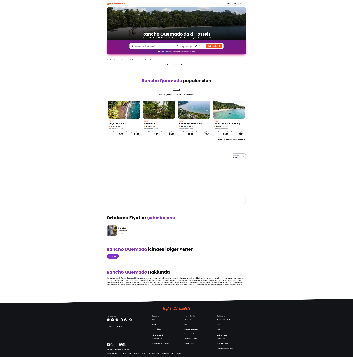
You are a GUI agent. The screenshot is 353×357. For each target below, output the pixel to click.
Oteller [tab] (176, 65)
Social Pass (188, 319)
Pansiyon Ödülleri (189, 334)
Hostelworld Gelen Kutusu (225, 348)
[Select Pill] (240, 4)
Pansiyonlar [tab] (184, 65)
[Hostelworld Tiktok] (130, 319)
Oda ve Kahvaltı (157, 329)
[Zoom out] (243, 201)
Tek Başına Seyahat (190, 338)
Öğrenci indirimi (189, 343)
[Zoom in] (243, 198)
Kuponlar (136, 353)
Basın (219, 324)
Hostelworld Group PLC (224, 319)
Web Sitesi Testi (154, 353)
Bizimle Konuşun (157, 338)
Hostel (111, 121)
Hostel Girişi (220, 338)
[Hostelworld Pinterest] (125, 319)
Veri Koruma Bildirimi (113, 353)
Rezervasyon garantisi (191, 329)
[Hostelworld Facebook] (108, 319)
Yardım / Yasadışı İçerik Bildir (161, 343)
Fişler (144, 353)
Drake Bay (113, 256)
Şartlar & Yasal (126, 353)
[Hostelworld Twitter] (112, 319)
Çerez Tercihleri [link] (176, 353)
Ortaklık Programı (222, 343)
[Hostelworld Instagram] (116, 319)
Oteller (154, 324)
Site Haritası (165, 353)
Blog (185, 324)
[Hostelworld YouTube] (121, 319)
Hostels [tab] (167, 65)
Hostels (154, 319)
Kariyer (219, 329)
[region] (176, 178)
